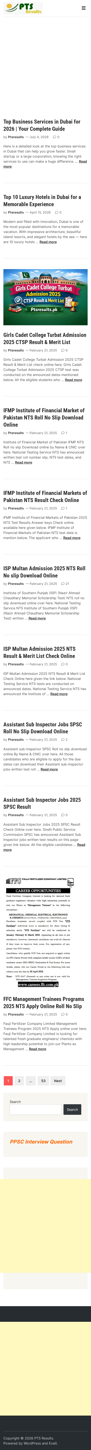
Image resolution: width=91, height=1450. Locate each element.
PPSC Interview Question (41, 1142)
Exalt (53, 1443)
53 (43, 1081)
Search (15, 1102)
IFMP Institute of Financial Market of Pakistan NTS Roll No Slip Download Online (44, 417)
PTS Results (43, 1438)
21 (67, 584)
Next (58, 1081)
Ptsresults (16, 137)
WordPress (32, 1443)
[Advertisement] (45, 64)
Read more (48, 242)
